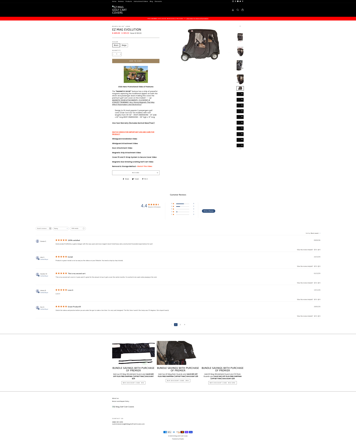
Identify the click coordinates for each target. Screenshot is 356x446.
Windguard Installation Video (124, 139)
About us (115, 398)
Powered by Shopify (178, 439)
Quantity (116, 50)
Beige (124, 45)
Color (115, 42)
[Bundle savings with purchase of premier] (222, 353)
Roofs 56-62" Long (121, 26)
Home (114, 1)
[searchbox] (42, 228)
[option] (178, 19)
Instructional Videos (141, 1)
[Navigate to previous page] (171, 324)
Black (116, 45)
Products (129, 1)
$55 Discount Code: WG (133, 383)
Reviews (121, 1)
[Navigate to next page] (184, 324)
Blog (151, 1)
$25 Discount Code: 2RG (178, 380)
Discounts (158, 1)
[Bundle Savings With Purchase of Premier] (133, 353)
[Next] (240, 148)
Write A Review (209, 211)
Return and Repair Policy (120, 401)
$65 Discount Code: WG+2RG (222, 383)
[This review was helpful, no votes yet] (315, 250)
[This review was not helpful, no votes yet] (318, 250)
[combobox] (61, 228)
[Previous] (240, 26)
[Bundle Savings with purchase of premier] (178, 353)
